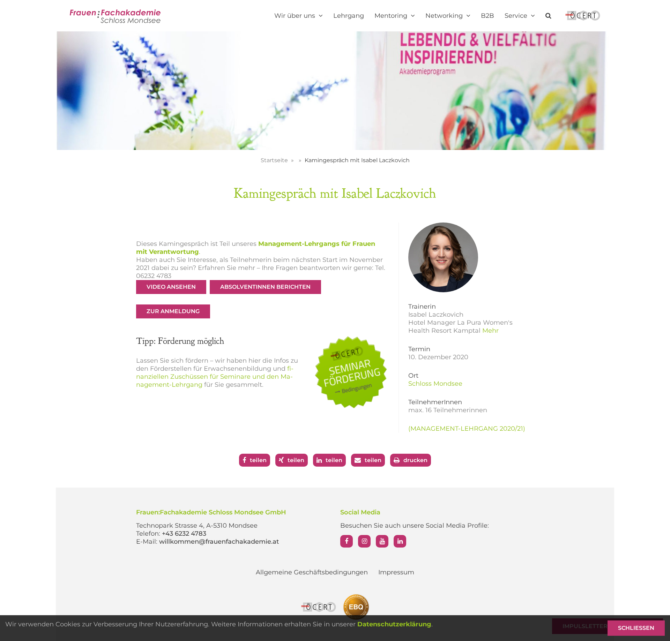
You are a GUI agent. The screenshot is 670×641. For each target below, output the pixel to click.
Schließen (636, 628)
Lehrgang (348, 16)
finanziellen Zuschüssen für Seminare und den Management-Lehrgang (214, 377)
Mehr (490, 330)
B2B (487, 16)
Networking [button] (444, 16)
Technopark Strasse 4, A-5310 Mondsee (197, 525)
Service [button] (517, 16)
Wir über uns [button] (295, 16)
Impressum (396, 572)
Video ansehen (171, 287)
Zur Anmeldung (173, 311)
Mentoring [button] (391, 16)
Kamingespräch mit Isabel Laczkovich (357, 160)
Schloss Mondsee (435, 383)
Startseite (275, 160)
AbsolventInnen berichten (265, 287)
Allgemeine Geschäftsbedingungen (312, 572)
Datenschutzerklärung (394, 624)
